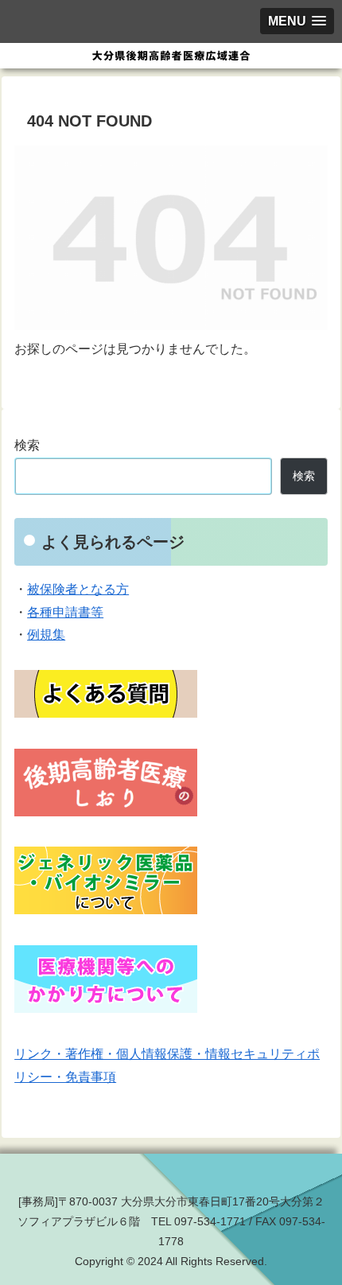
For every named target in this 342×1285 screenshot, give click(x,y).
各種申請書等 (65, 612)
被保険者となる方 (78, 589)
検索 (27, 445)
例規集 (46, 634)
